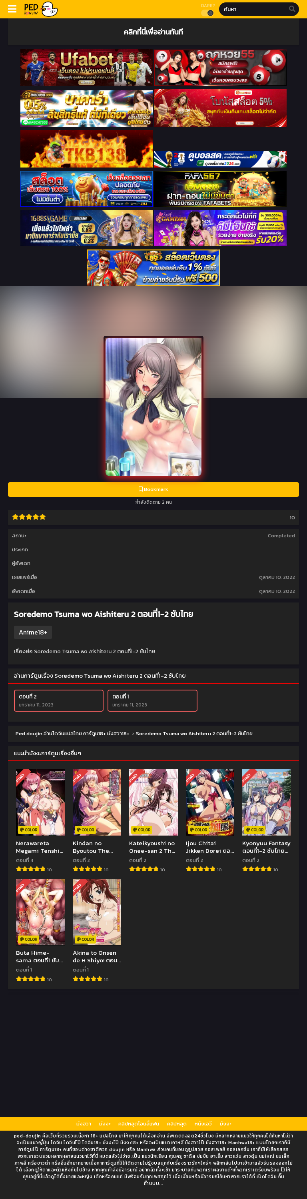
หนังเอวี (203, 1123)
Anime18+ (33, 632)
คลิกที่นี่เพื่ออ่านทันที (153, 31)
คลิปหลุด (177, 1123)
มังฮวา (83, 1123)
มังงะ (104, 1123)
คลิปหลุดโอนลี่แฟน (138, 1123)
